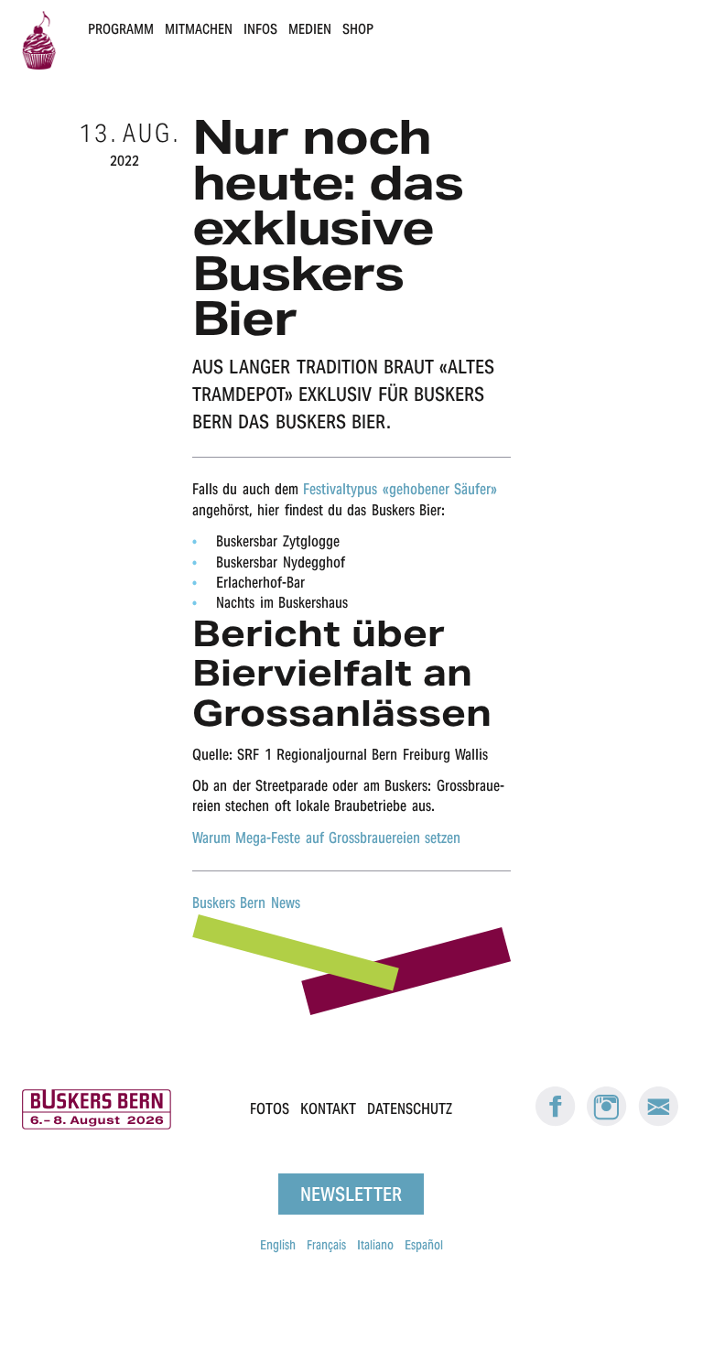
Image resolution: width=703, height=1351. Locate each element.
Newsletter (351, 1194)
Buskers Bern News (246, 903)
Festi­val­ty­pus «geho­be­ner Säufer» (400, 489)
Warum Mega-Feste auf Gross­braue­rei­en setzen (326, 838)
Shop (357, 29)
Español (424, 1245)
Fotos (269, 1109)
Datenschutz (409, 1109)
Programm (121, 29)
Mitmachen (199, 29)
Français (326, 1245)
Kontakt (328, 1109)
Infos (260, 29)
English (278, 1245)
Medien (309, 29)
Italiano (375, 1245)
